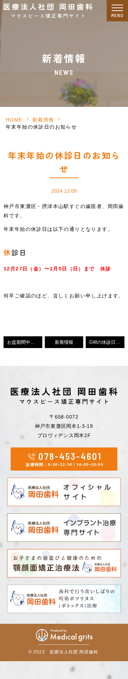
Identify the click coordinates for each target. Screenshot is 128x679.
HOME (14, 120)
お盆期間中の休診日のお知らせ (24, 342)
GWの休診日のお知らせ (106, 342)
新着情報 (43, 120)
